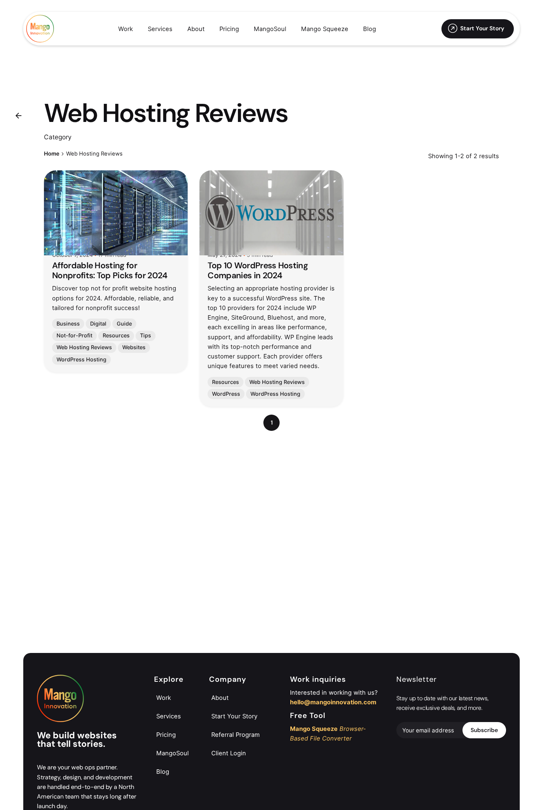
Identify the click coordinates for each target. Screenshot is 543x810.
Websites (134, 347)
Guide (124, 323)
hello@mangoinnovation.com (333, 702)
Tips (145, 335)
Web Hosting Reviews (84, 347)
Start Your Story (482, 28)
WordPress (226, 394)
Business (68, 323)
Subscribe (484, 730)
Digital (98, 323)
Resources (116, 335)
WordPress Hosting (81, 359)
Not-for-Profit (74, 335)
